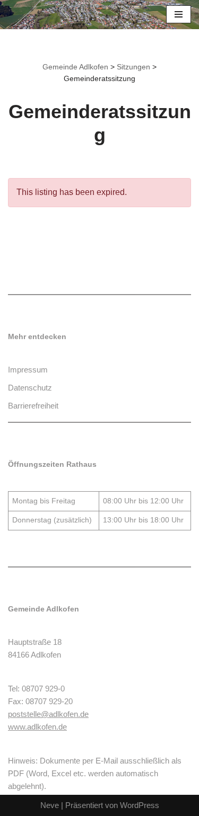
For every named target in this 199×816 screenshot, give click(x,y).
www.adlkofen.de (37, 726)
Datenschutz (30, 387)
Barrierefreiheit (33, 405)
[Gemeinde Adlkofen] (40, 14)
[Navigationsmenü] (178, 14)
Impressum (28, 369)
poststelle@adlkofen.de (48, 714)
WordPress (139, 805)
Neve (49, 805)
